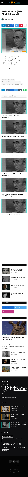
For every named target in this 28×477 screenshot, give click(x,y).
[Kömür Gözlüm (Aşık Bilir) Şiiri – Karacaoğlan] (6, 369)
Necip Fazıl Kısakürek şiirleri (7, 440)
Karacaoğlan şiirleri (12, 444)
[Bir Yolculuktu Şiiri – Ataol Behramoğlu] (14, 127)
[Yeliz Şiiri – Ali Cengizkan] (6, 287)
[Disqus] (14, 239)
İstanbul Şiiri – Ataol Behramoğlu (11, 155)
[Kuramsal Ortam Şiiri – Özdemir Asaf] (6, 295)
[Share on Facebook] (12, 25)
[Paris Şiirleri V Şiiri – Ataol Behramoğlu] (14, 40)
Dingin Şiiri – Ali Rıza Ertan (18, 352)
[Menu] (2, 2)
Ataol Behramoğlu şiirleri (8, 79)
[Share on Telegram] (3, 25)
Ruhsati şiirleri (19, 438)
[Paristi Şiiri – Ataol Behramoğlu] (14, 206)
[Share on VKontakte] (8, 25)
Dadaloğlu (5, 334)
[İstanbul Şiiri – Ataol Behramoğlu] (14, 146)
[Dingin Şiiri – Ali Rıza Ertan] (6, 354)
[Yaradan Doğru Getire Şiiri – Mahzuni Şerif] (6, 361)
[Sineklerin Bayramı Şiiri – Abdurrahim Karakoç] (6, 271)
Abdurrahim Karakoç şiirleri (8, 438)
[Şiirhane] (15, 2)
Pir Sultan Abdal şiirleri (7, 436)
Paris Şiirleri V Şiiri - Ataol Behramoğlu (11, 81)
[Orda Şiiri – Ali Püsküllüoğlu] (6, 279)
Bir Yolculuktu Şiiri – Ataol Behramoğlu (12, 136)
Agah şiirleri (5, 450)
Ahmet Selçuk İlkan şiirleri (20, 440)
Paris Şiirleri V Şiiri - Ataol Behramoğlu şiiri (12, 84)
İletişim (17, 465)
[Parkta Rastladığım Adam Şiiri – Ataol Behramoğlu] (14, 165)
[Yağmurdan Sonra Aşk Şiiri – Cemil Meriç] (5, 409)
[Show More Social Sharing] (25, 25)
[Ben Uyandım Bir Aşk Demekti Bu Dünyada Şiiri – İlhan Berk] (5, 425)
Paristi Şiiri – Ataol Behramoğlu (10, 215)
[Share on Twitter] (17, 25)
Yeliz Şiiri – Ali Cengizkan (17, 285)
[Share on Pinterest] (21, 25)
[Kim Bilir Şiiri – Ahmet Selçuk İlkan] (5, 417)
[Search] (26, 2)
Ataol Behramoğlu (9, 19)
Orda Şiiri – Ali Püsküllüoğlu (18, 277)
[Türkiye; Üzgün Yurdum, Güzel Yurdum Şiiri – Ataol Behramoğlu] (14, 185)
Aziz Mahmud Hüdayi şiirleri (13, 448)
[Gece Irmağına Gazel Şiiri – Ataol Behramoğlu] (14, 107)
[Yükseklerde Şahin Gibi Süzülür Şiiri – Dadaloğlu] (14, 328)
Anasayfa (11, 465)
